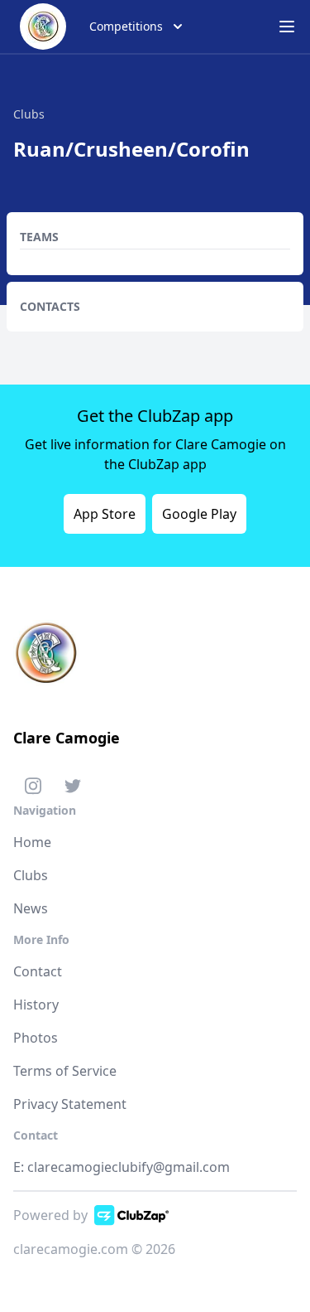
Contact (37, 971)
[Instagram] (33, 789)
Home (32, 842)
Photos (35, 1038)
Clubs (30, 875)
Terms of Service (65, 1071)
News (30, 908)
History (36, 1004)
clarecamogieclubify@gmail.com (128, 1167)
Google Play (199, 514)
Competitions (126, 26)
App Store (105, 514)
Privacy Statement (69, 1104)
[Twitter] (73, 789)
